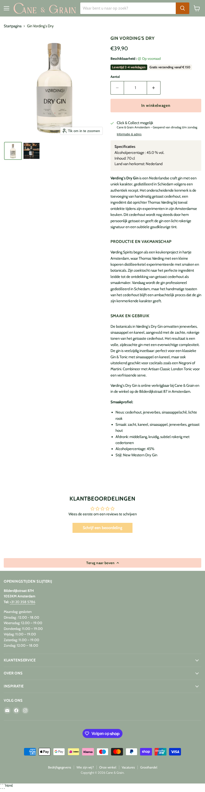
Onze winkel (107, 767)
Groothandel (148, 767)
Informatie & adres (129, 134)
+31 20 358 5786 (22, 602)
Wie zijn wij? (85, 767)
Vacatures (128, 767)
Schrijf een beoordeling (102, 527)
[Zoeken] (182, 8)
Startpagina (13, 26)
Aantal (115, 77)
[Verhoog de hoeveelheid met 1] (153, 88)
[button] (13, 150)
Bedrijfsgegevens (59, 767)
